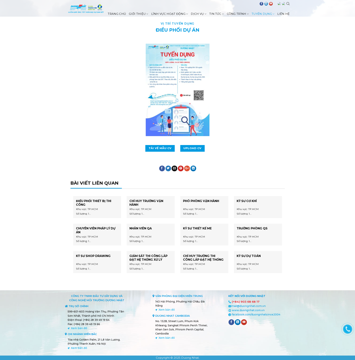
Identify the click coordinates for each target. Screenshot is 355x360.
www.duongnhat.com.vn (248, 310)
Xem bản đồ (79, 328)
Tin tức (215, 14)
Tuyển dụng (262, 14)
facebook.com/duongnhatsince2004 (256, 314)
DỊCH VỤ (197, 14)
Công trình (236, 14)
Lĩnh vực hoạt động (168, 14)
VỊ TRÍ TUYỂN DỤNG (178, 23)
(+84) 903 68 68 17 (245, 301)
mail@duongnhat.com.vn (248, 306)
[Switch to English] (279, 3)
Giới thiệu (137, 14)
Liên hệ (283, 14)
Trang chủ (117, 14)
